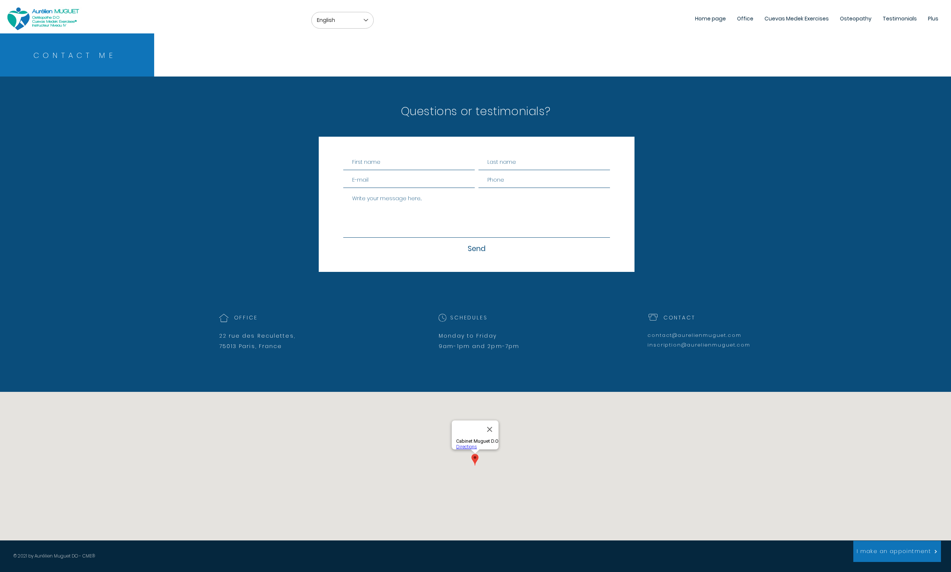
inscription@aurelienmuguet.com (699, 344)
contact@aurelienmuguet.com (694, 335)
